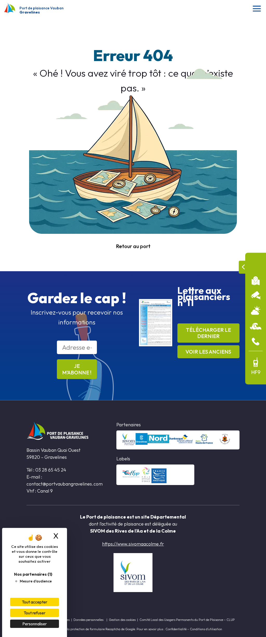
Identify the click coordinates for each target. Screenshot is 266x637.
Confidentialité (176, 629)
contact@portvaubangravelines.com (65, 484)
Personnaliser (34, 623)
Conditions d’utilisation (206, 629)
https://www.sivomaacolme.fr (133, 544)
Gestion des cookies (122, 620)
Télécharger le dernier (208, 333)
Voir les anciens (208, 351)
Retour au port (133, 246)
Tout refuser (34, 612)
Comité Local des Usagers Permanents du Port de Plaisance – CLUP (187, 620)
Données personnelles (88, 620)
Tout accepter (34, 602)
